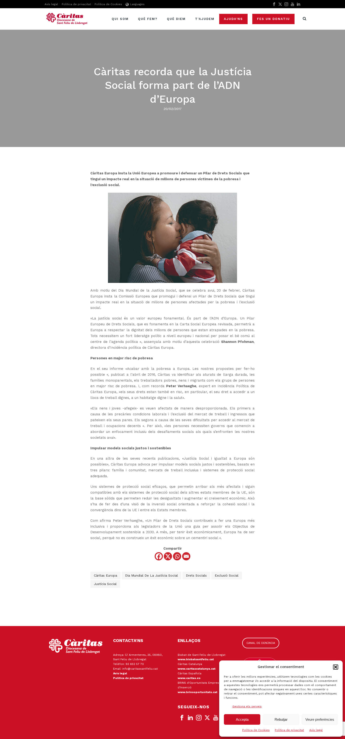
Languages (137, 4)
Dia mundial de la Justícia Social (151, 575)
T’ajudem (205, 19)
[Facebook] (159, 556)
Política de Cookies (256, 730)
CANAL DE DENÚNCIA (260, 643)
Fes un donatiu (273, 19)
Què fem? (147, 19)
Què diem (176, 19)
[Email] (186, 556)
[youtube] (215, 718)
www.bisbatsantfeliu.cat (196, 659)
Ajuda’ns (233, 19)
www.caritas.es (189, 678)
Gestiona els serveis (247, 706)
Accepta (242, 719)
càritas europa (105, 575)
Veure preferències (319, 719)
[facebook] (182, 718)
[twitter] (207, 718)
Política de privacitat (289, 730)
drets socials (196, 575)
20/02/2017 (172, 109)
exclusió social (226, 575)
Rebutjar (281, 719)
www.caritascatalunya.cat (196, 668)
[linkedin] (190, 718)
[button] (335, 667)
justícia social (105, 584)
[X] (168, 556)
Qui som (120, 19)
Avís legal (316, 730)
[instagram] (199, 718)
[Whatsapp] (177, 556)
